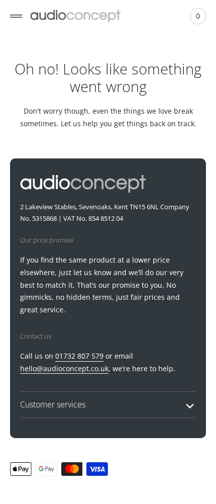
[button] (16, 16)
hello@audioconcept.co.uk (64, 368)
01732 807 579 (79, 356)
